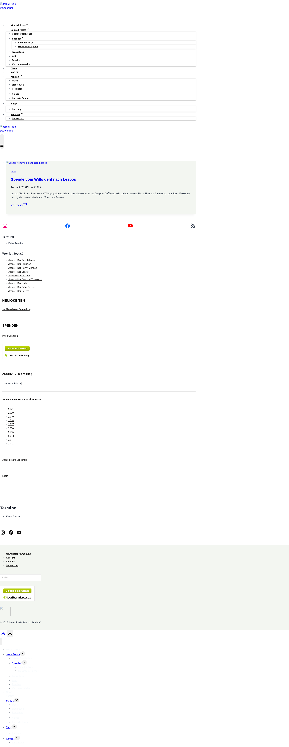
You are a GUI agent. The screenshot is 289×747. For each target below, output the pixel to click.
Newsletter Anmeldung (18, 554)
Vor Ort (15, 72)
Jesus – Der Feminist (19, 264)
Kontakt (10, 738)
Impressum (18, 118)
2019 (11, 416)
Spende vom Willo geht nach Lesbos (43, 179)
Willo (14, 56)
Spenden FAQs (25, 42)
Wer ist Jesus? (19, 25)
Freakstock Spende (28, 46)
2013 (11, 439)
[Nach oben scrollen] (3, 634)
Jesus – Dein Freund (19, 275)
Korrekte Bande (20, 98)
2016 (11, 428)
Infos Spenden (10, 335)
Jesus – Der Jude (17, 283)
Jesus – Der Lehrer (18, 271)
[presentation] (101, 163)
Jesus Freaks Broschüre (15, 459)
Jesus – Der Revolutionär (21, 260)
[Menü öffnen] (2, 141)
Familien (16, 60)
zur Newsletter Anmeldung (16, 309)
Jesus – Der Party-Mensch (22, 267)
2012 (11, 443)
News (14, 68)
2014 (11, 436)
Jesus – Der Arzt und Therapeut (25, 279)
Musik (15, 80)
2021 (11, 409)
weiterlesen (19, 205)
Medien (10, 701)
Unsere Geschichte (22, 33)
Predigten (17, 88)
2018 (11, 420)
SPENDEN (10, 325)
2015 (11, 432)
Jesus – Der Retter (18, 291)
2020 (11, 412)
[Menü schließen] (1, 641)
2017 (11, 424)
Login (5, 476)
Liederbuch (18, 84)
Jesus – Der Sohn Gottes (21, 287)
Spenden (16, 663)
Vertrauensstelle (21, 64)
